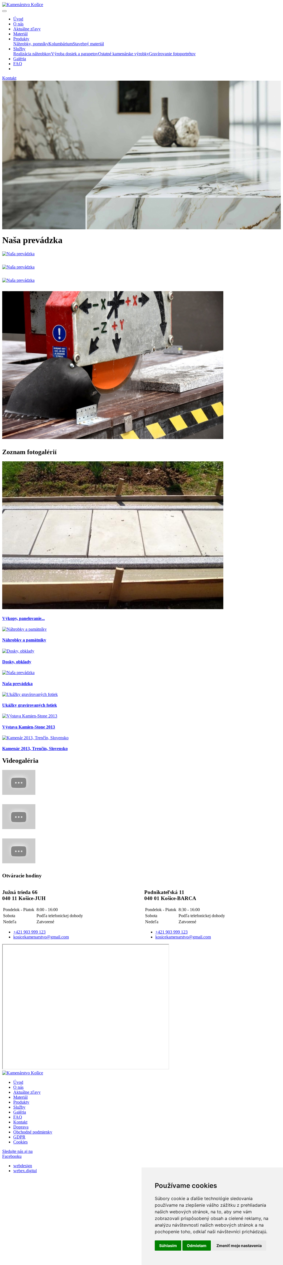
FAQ (17, 1117)
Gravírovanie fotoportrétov (172, 53)
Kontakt (20, 1122)
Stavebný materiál (88, 43)
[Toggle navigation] (4, 11)
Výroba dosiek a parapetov (74, 53)
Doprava (20, 1127)
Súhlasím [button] (168, 1245)
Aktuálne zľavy (27, 1092)
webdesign (22, 1165)
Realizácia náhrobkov (32, 53)
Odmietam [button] (196, 1245)
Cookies (20, 1142)
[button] (21, 38)
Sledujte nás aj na (17, 1154)
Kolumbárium (60, 43)
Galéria (19, 1112)
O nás (18, 1087)
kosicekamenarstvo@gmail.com (41, 937)
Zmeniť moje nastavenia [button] (239, 1245)
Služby (19, 1107)
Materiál (20, 1097)
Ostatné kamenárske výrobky (123, 53)
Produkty (21, 1102)
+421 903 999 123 (29, 932)
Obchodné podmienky (32, 1132)
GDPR (19, 1137)
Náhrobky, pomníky (30, 43)
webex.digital (25, 1170)
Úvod (18, 1082)
